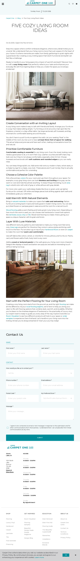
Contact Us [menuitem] (64, 528)
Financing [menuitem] (9, 544)
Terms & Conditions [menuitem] (64, 533)
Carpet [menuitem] (8, 530)
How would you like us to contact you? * (19, 368)
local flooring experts (34, 307)
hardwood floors (51, 230)
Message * (9, 406)
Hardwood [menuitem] (9, 526)
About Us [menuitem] (63, 519)
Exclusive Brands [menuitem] (45, 544)
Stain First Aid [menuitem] (47, 522)
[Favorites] (73, 4)
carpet (70, 230)
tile (29, 215)
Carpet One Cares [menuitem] (64, 524)
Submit (40, 438)
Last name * (45, 348)
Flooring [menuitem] (9, 519)
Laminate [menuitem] (9, 533)
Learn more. (39, 557)
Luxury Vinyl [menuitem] (10, 522)
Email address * (46, 380)
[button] (69, 4)
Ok (66, 555)
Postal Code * (10, 393)
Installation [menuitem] (46, 539)
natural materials (19, 201)
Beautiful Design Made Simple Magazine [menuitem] (29, 531)
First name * (10, 348)
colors (23, 178)
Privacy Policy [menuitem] (65, 537)
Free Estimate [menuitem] (11, 541)
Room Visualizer (12, 316)
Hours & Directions (10, 471)
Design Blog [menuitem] (28, 538)
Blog (19, 18)
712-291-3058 (46, 11)
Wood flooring (11, 210)
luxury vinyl (21, 215)
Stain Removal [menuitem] (47, 519)
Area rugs (14, 227)
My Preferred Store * (48, 393)
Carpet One (10, 18)
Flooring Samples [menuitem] (27, 524)
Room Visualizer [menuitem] (30, 519)
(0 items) (76, 4)
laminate (12, 215)
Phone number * (11, 380)
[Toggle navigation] (3, 4)
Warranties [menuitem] (46, 535)
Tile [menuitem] (7, 537)
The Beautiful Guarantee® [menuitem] (47, 531)
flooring (63, 304)
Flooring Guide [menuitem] (47, 526)
